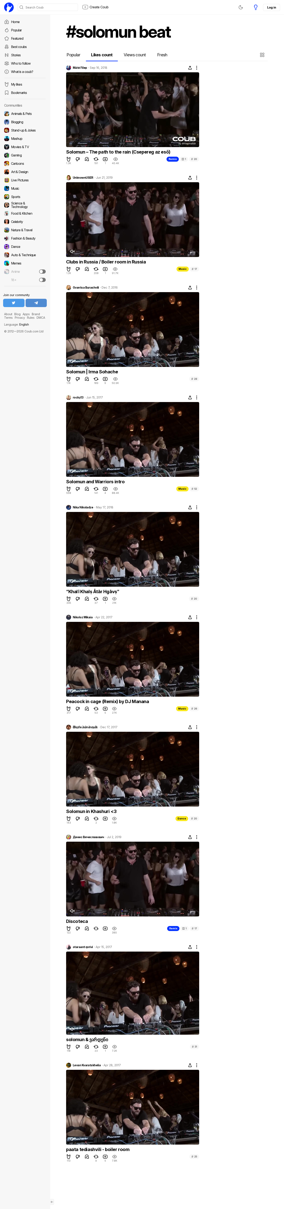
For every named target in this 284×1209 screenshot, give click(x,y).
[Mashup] (25, 138)
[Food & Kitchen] (25, 213)
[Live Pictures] (25, 180)
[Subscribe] (42, 271)
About (8, 314)
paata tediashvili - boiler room (98, 1149)
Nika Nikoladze (83, 507)
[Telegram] (36, 303)
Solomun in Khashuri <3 (91, 811)
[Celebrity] (25, 222)
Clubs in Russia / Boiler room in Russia (106, 261)
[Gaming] (25, 155)
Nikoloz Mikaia (83, 617)
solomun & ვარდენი (87, 1039)
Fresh (162, 54)
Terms (8, 317)
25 (194, 1156)
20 (194, 159)
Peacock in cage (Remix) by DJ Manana (107, 701)
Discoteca (77, 921)
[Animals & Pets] (25, 113)
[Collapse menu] (52, 1202)
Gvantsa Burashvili (86, 287)
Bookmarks (19, 93)
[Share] (190, 67)
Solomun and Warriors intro (95, 481)
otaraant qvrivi (83, 947)
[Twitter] (14, 303)
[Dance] (25, 246)
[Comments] (86, 159)
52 (194, 489)
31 (194, 1046)
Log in (271, 7)
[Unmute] (72, 251)
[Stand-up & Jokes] (25, 130)
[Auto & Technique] (25, 255)
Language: (16, 324)
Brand (36, 314)
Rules (31, 317)
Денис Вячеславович (88, 837)
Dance (182, 818)
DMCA (41, 317)
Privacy (20, 317)
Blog (17, 314)
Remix (173, 159)
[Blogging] (25, 122)
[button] (263, 54)
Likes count (101, 54)
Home (15, 22)
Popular (16, 30)
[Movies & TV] (25, 147)
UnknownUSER (83, 177)
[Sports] (25, 197)
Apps (26, 314)
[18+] (42, 280)
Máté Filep (80, 67)
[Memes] (25, 263)
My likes (16, 84)
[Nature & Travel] (25, 230)
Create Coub (99, 7)
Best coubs (19, 47)
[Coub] (9, 7)
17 (194, 269)
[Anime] (25, 271)
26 (194, 708)
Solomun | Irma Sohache (92, 371)
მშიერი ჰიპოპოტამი (85, 727)
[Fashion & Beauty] (25, 238)
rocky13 (78, 397)
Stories (16, 55)
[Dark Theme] (240, 7)
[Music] (25, 188)
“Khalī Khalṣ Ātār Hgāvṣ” (92, 591)
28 (194, 379)
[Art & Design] (25, 172)
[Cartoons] (25, 163)
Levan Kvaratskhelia (87, 1065)
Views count (135, 54)
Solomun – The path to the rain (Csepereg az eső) (118, 152)
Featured (17, 38)
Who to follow (21, 63)
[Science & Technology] (25, 205)
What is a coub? (22, 72)
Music (183, 269)
